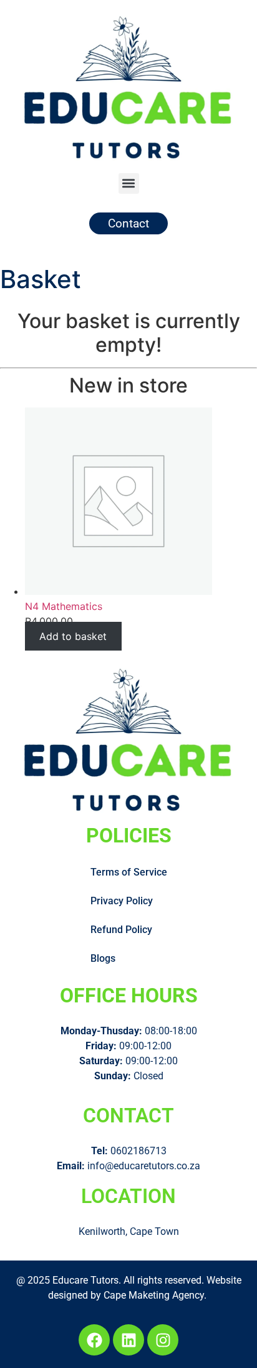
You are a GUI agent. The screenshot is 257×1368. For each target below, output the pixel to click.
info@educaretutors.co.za (143, 1166)
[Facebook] (94, 1340)
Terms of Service (128, 872)
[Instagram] (162, 1340)
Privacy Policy (121, 901)
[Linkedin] (128, 1340)
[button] (129, 183)
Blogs (102, 958)
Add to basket (73, 636)
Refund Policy (121, 930)
